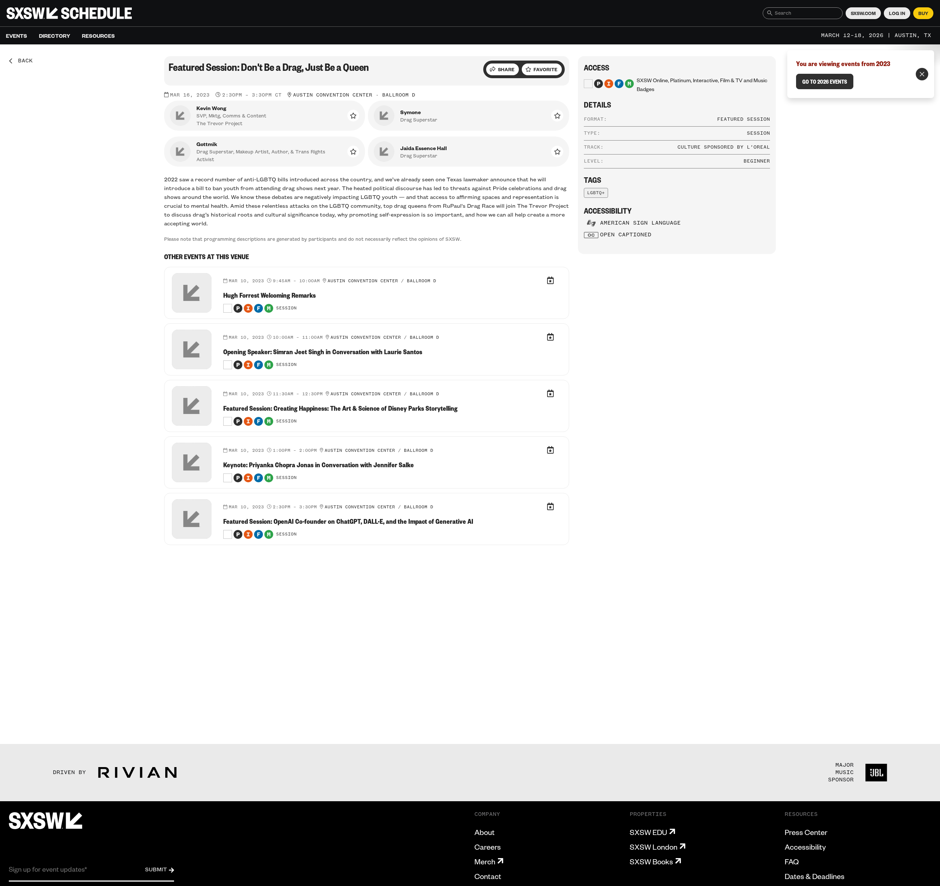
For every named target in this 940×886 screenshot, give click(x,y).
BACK (23, 61)
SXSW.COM (863, 13)
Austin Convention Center (332, 95)
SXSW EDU (648, 832)
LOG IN (897, 13)
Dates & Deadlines (815, 876)
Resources (98, 35)
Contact (487, 876)
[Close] (922, 74)
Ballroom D (398, 95)
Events (16, 35)
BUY (923, 13)
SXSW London (653, 846)
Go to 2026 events (824, 81)
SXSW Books (651, 861)
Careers (487, 846)
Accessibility (805, 846)
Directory (54, 35)
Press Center (806, 832)
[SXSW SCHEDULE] (69, 13)
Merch (484, 861)
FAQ (792, 861)
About (484, 832)
